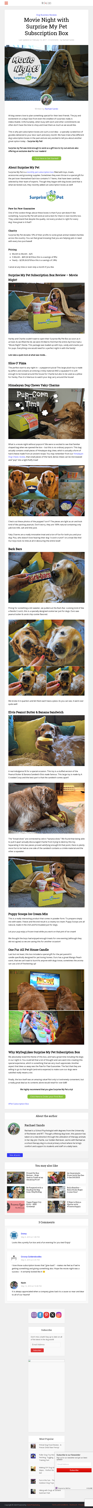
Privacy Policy (83, 1505)
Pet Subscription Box (19, 1103)
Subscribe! (37, 1350)
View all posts (15, 1155)
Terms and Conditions (60, 1505)
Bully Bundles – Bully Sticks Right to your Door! (75, 1189)
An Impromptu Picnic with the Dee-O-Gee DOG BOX (76, 1175)
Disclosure (73, 1505)
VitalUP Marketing (33, 1505)
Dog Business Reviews (46, 15)
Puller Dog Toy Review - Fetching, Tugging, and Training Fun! (48, 1457)
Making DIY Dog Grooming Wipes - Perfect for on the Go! (49, 1470)
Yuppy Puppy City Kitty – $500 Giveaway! (33, 1204)
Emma (24, 1233)
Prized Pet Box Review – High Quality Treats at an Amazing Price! (34, 1176)
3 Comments (53, 40)
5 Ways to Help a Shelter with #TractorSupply (74, 1204)
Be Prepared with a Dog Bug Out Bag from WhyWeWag (34, 1189)
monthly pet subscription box (40, 172)
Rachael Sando (68, 40)
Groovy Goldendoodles (31, 1256)
